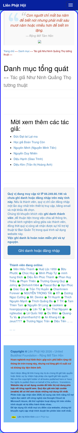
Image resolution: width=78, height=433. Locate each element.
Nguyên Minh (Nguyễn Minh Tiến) (35, 148)
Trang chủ (9, 51)
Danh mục (24, 51)
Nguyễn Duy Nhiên (25, 153)
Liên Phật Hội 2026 (40, 351)
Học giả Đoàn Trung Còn (29, 142)
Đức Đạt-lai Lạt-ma (26, 136)
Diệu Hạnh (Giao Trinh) (28, 159)
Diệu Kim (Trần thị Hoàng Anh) (33, 164)
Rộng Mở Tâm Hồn (51, 355)
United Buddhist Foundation (37, 353)
